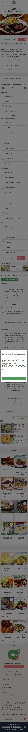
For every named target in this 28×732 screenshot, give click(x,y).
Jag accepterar (14, 378)
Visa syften (14, 374)
